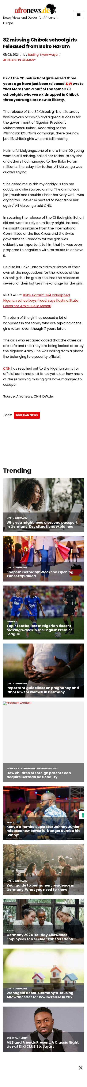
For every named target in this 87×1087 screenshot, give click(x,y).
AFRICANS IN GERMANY (19, 60)
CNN (6, 368)
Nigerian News (27, 415)
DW (69, 83)
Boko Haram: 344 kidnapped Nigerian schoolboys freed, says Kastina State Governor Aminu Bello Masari (40, 300)
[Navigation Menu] (79, 14)
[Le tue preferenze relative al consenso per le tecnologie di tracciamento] (83, 815)
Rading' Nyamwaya (43, 54)
